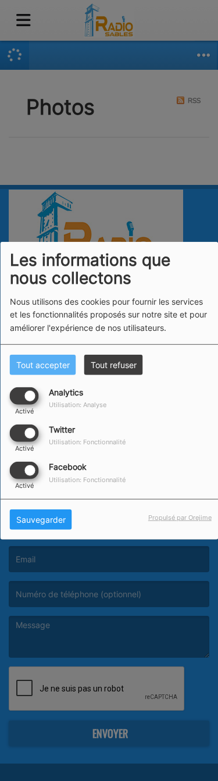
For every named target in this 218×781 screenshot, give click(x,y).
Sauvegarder (41, 520)
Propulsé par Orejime (180, 517)
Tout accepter (43, 364)
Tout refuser (114, 364)
